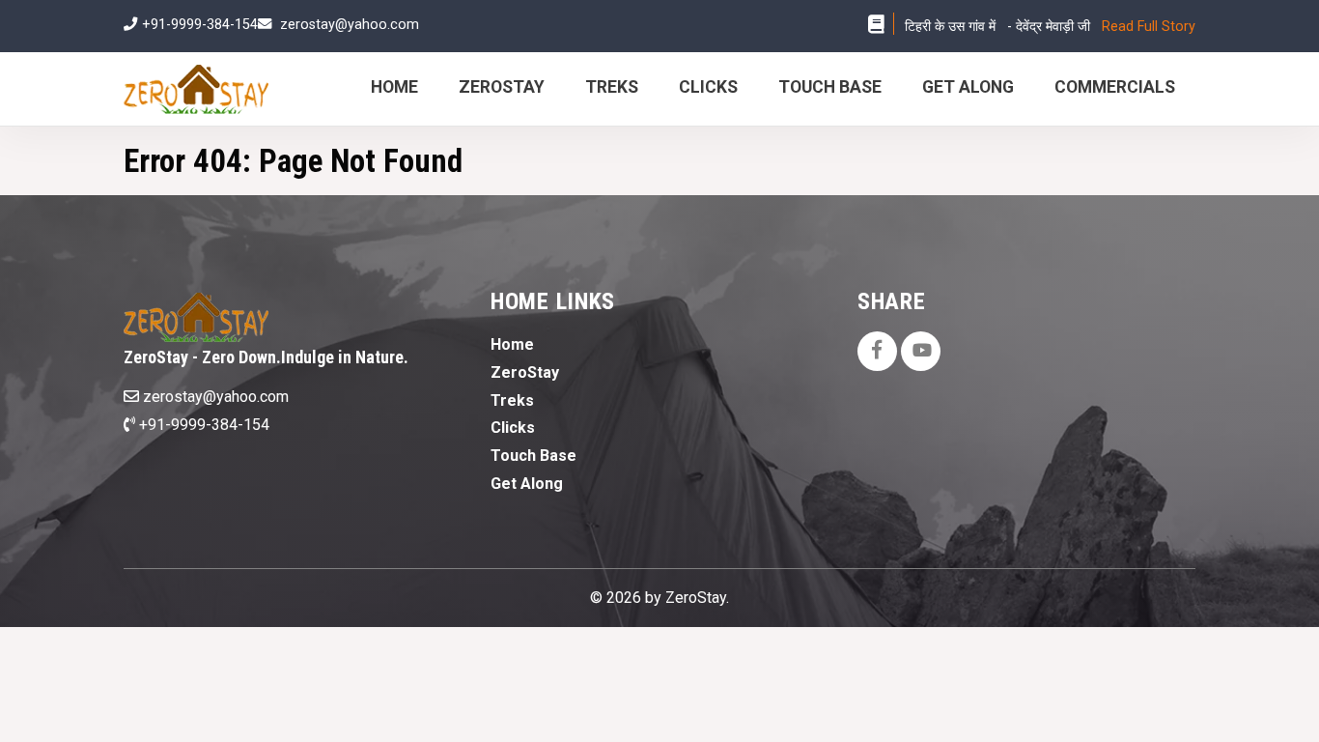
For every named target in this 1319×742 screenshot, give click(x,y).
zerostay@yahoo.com (349, 24)
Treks (611, 87)
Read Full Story (1148, 26)
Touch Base (830, 87)
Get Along (968, 87)
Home (394, 87)
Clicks (708, 87)
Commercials (1114, 87)
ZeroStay (502, 87)
